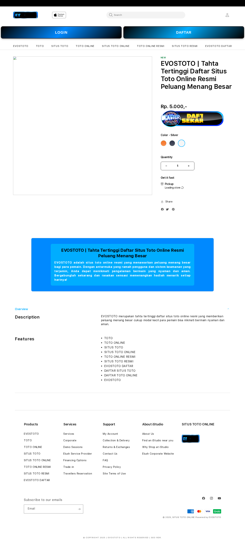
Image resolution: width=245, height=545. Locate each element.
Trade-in (68, 467)
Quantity (167, 157)
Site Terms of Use (114, 473)
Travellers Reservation (77, 473)
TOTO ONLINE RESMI (37, 467)
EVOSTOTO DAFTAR (37, 480)
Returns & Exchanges (116, 447)
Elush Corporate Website (158, 453)
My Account (110, 433)
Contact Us (110, 453)
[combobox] (145, 15)
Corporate (69, 440)
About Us (148, 433)
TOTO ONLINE (33, 447)
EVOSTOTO (31, 433)
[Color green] (172, 143)
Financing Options (74, 460)
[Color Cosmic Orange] (163, 143)
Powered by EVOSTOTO (208, 517)
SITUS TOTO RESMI (36, 473)
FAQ (105, 460)
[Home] (25, 15)
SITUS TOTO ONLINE (37, 460)
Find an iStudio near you (157, 440)
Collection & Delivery (116, 440)
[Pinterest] (174, 210)
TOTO (28, 440)
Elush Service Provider (77, 453)
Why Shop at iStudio (155, 447)
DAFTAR (183, 32)
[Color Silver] (181, 143)
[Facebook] (163, 210)
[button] (20, 46)
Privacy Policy (112, 467)
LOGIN (61, 32)
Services (68, 433)
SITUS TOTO (32, 453)
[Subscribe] (79, 509)
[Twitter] (168, 210)
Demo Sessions (73, 447)
